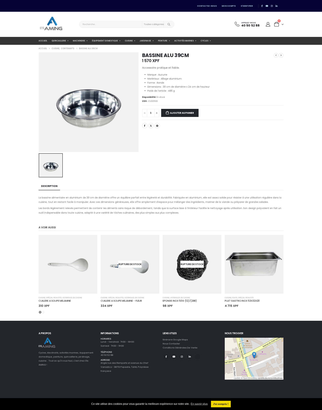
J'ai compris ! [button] (220, 404)
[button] (40, 312)
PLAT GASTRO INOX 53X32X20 (242, 300)
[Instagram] (272, 6)
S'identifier (247, 6)
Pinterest (157, 125)
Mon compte (229, 6)
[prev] (276, 55)
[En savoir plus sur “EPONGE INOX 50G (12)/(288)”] (216, 240)
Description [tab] (49, 186)
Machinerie (79, 40)
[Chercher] (169, 24)
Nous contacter (171, 343)
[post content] (68, 264)
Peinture (162, 40)
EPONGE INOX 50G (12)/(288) (180, 300)
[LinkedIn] (276, 6)
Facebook (144, 125)
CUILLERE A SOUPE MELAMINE (55, 300)
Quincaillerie (58, 40)
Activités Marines (184, 40)
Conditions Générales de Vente (180, 347)
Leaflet (237, 378)
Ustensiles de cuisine (72, 297)
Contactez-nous (207, 6)
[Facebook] (262, 6)
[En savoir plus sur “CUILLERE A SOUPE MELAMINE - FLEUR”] (154, 240)
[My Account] (268, 24)
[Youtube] (267, 6)
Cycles (204, 40)
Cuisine (129, 40)
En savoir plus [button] (199, 403)
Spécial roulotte (54, 297)
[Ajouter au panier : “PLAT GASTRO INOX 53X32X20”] (278, 240)
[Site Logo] (51, 24)
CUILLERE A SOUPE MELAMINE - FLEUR (121, 300)
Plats (234, 297)
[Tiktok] (281, 6)
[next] (281, 55)
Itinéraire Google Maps (175, 339)
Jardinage (145, 40)
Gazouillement (151, 125)
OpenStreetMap (250, 378)
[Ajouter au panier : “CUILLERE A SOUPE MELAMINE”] (92, 240)
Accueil (43, 40)
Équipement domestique (105, 40)
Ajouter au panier (182, 113)
